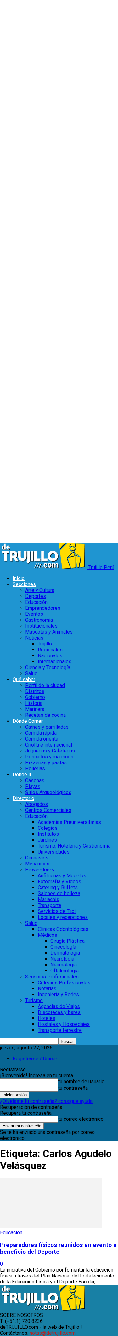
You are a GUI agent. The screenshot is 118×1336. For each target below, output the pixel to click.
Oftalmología (64, 971)
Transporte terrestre (60, 1030)
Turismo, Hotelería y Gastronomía (74, 846)
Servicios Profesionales (52, 977)
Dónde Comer (28, 721)
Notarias (47, 989)
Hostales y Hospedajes (64, 1024)
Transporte (49, 905)
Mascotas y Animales (49, 632)
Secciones (24, 584)
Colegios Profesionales (64, 983)
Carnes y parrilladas (47, 727)
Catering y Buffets (58, 887)
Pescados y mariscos (49, 757)
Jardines (47, 840)
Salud (31, 673)
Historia (33, 703)
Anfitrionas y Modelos (62, 876)
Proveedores (39, 870)
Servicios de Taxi (57, 911)
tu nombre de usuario (81, 1081)
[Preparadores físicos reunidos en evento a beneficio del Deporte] (51, 1227)
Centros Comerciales (48, 810)
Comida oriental (42, 739)
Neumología (63, 965)
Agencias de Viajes (59, 1006)
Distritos (34, 691)
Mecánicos (37, 864)
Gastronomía (39, 620)
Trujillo (45, 644)
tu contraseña (73, 1088)
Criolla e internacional (48, 745)
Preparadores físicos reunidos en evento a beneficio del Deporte (58, 1248)
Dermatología (65, 953)
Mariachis (48, 899)
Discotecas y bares (59, 1012)
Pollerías (35, 769)
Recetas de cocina (45, 715)
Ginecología (63, 947)
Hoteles (46, 1018)
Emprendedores (42, 608)
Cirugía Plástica (67, 941)
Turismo (34, 1000)
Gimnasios (36, 858)
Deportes (35, 596)
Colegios (48, 828)
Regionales (50, 650)
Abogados (36, 804)
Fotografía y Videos (59, 882)
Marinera (34, 709)
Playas (32, 786)
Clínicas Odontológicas (63, 929)
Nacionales (50, 656)
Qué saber (24, 679)
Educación (36, 602)
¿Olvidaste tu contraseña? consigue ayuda (46, 1101)
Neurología (62, 959)
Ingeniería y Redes (58, 994)
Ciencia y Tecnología (47, 668)
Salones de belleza (59, 893)
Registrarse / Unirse (35, 1059)
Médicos (47, 935)
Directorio (23, 798)
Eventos (34, 614)
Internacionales (54, 662)
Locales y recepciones (63, 917)
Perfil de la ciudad (45, 685)
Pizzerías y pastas (46, 763)
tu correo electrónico (81, 1119)
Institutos (48, 834)
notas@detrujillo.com (53, 1333)
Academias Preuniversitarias (69, 822)
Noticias (34, 638)
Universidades (54, 852)
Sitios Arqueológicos (48, 792)
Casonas (34, 780)
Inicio (19, 578)
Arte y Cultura (39, 590)
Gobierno (35, 697)
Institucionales (41, 626)
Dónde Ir (22, 775)
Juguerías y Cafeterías (50, 751)
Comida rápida (41, 733)
